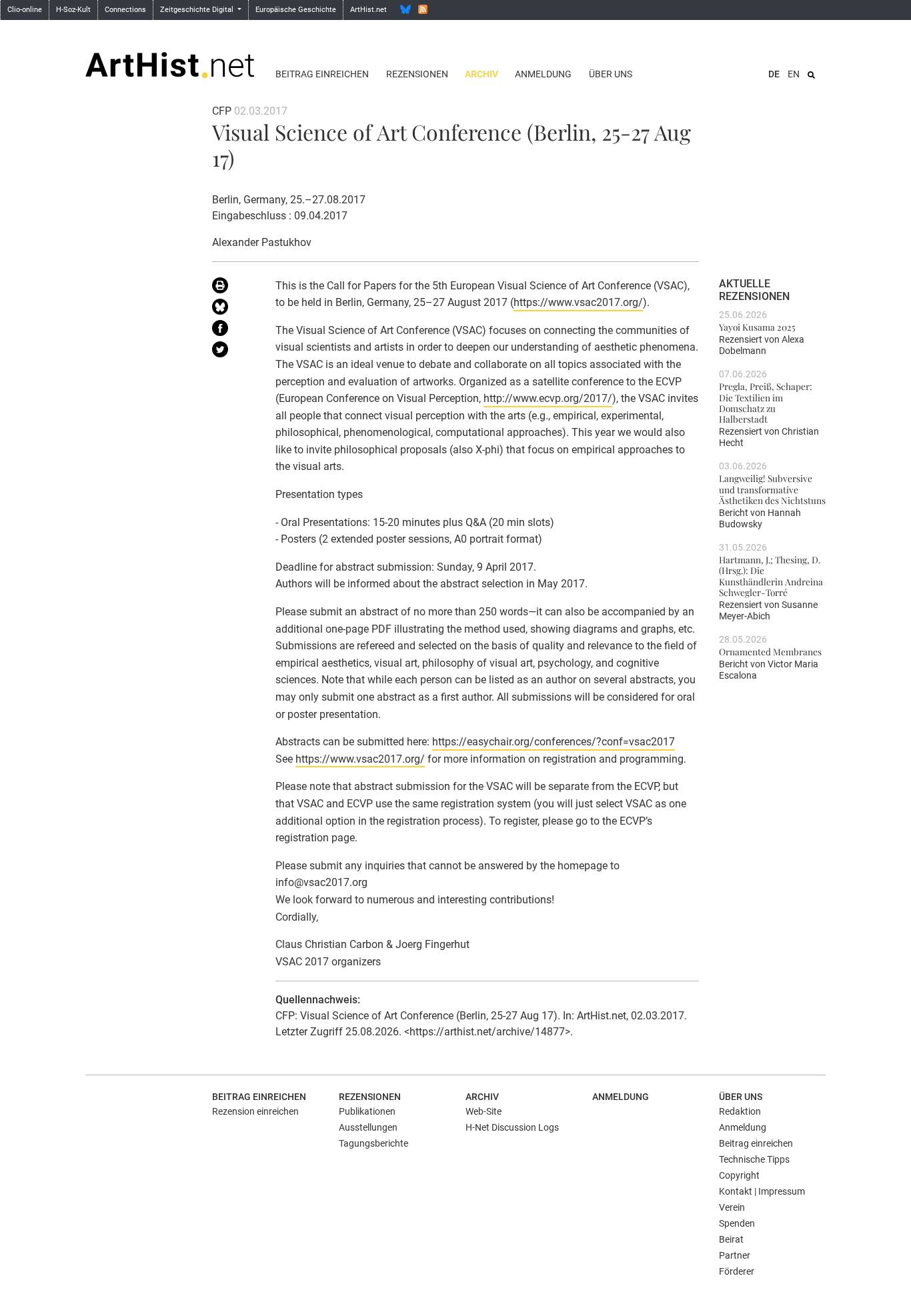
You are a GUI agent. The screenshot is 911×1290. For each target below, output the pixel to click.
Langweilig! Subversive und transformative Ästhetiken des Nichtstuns (772, 489)
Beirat (731, 1239)
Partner (734, 1255)
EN (794, 74)
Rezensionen (417, 74)
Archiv (481, 74)
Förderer (736, 1271)
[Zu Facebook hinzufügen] (233, 330)
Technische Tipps (754, 1159)
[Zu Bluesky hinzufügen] (233, 309)
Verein (732, 1207)
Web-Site (484, 1111)
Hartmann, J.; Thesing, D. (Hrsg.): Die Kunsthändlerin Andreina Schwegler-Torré (771, 575)
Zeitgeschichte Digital (197, 9)
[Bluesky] (405, 9)
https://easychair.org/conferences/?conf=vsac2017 (553, 741)
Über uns (610, 74)
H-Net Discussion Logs (512, 1127)
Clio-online (24, 9)
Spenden (737, 1223)
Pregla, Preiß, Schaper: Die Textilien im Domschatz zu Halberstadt (765, 402)
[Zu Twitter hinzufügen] (233, 352)
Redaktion (740, 1111)
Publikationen (367, 1111)
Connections (125, 9)
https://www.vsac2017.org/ (578, 302)
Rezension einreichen (255, 1111)
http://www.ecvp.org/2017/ (548, 398)
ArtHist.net (368, 9)
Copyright (739, 1175)
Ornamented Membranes (770, 651)
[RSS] (422, 9)
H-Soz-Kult (73, 9)
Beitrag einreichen (322, 74)
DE (774, 74)
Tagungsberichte (373, 1143)
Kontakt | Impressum (762, 1191)
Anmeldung (543, 74)
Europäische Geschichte (295, 9)
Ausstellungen (368, 1127)
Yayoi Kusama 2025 (757, 327)
